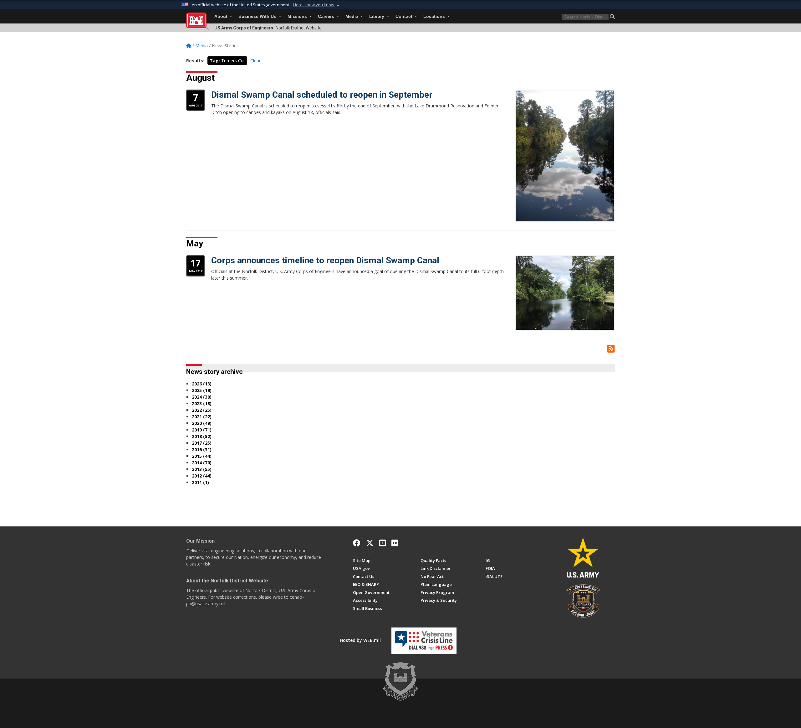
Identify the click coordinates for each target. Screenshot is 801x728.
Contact (404, 16)
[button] (317, 5)
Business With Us (258, 16)
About (221, 16)
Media (352, 16)
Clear (255, 61)
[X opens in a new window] (370, 543)
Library (377, 16)
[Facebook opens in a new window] (356, 543)
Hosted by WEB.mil (360, 640)
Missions (298, 16)
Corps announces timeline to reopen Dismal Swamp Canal (325, 260)
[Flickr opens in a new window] (394, 543)
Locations (434, 16)
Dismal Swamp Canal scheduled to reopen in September (321, 95)
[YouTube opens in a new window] (382, 543)
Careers (326, 16)
